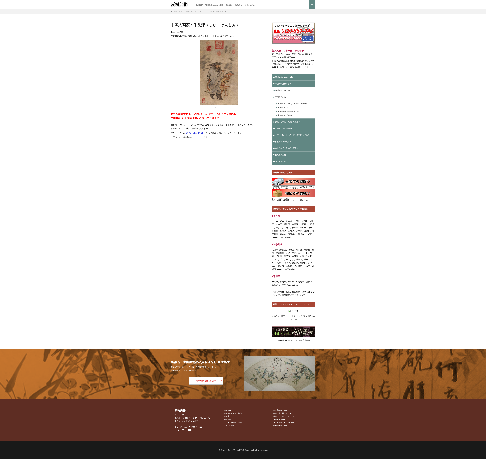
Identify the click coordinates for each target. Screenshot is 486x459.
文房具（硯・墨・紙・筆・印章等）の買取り (293, 135)
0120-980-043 (184, 430)
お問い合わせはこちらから (206, 381)
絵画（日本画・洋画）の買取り (287, 122)
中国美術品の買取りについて (191, 12)
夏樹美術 (180, 410)
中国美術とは (280, 97)
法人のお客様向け (282, 161)
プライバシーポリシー (233, 422)
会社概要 (199, 5)
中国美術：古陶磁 (285, 115)
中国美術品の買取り (283, 84)
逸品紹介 (238, 5)
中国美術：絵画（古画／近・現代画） (293, 103)
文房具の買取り (279, 419)
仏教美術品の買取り (283, 142)
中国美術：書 (283, 107)
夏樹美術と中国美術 (283, 90)
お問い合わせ (250, 5)
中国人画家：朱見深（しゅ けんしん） (218, 12)
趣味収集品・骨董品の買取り (286, 148)
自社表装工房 (280, 155)
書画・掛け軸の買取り (284, 128)
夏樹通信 (229, 5)
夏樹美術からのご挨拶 (214, 5)
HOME (175, 12)
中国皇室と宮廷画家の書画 (288, 111)
